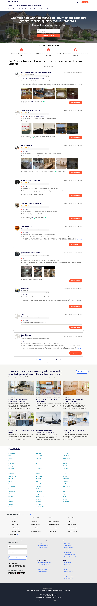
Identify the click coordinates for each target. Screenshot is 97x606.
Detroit (38, 463)
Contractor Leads (42, 569)
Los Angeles (11, 466)
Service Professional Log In (44, 562)
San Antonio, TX (72, 528)
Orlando (10, 496)
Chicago (10, 504)
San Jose (11, 478)
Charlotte (38, 489)
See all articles (82, 372)
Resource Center (68, 547)
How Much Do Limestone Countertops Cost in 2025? (45, 431)
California (44, 595)
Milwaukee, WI (16, 524)
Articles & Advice (36, 5)
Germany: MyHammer (40, 590)
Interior (10, 5)
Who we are (67, 564)
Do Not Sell (49, 595)
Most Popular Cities (12, 514)
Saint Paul (38, 471)
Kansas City (39, 473)
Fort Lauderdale (13, 489)
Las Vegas (38, 478)
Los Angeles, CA (54, 521)
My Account (67, 543)
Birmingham (11, 453)
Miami (10, 494)
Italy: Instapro (49, 590)
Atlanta (10, 501)
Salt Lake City (67, 486)
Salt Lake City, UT (54, 528)
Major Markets (14, 449)
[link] (48, 74)
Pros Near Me (67, 552)
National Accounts (42, 571)
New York (38, 484)
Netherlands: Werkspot (58, 590)
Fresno (10, 461)
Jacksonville (11, 491)
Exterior (16, 5)
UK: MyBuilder (67, 590)
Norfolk (65, 489)
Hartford (10, 484)
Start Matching (48, 35)
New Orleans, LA (54, 524)
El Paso (65, 476)
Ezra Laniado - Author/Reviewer (72, 428)
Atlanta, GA (15, 518)
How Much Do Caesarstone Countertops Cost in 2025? (17, 400)
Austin (64, 471)
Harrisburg (66, 455)
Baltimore (38, 458)
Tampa (10, 499)
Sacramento (12, 471)
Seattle (65, 496)
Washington (11, 486)
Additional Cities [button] (12, 534)
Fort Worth (66, 478)
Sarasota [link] (18, 9)
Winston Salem (40, 496)
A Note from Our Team (69, 554)
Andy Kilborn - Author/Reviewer (17, 428)
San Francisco (12, 476)
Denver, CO (15, 521)
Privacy (40, 595)
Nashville (65, 468)
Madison (65, 499)
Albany (37, 481)
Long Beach (11, 463)
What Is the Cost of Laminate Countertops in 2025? (73, 400)
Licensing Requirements (70, 556)
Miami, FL (70, 521)
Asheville (38, 486)
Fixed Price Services (43, 547)
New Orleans (39, 455)
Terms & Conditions (57, 597)
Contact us (67, 573)
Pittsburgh (66, 461)
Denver (10, 481)
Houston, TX (34, 521)
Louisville (38, 453)
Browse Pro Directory (43, 545)
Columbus (38, 504)
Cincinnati (38, 499)
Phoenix (10, 455)
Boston (38, 461)
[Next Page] (60, 360)
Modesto (11, 468)
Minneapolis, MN (35, 524)
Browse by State (25, 514)
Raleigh (38, 494)
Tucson (10, 458)
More (29, 5)
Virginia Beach (67, 494)
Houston (65, 481)
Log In (77, 2)
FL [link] (13, 9)
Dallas (64, 473)
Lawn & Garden (23, 5)
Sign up (18, 558)
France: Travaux (30, 590)
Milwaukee (66, 501)
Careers (66, 567)
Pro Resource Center (43, 567)
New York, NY (72, 524)
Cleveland (38, 501)
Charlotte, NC (35, 518)
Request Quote (75, 102)
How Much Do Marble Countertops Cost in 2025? (74, 431)
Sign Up (85, 2)
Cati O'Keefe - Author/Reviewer (44, 397)
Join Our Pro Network (43, 564)
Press (65, 569)
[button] (26, 93)
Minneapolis (39, 468)
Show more (79, 239)
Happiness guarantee (69, 576)
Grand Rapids (39, 466)
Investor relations (68, 571)
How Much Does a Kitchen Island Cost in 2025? (21, 431)
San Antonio (66, 484)
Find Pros (40, 543)
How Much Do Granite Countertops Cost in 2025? (47, 400)
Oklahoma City (40, 507)
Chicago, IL (52, 518)
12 (56, 359)
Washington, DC (72, 531)
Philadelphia (66, 458)
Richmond (66, 491)
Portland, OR (34, 528)
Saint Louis (39, 476)
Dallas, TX (71, 518)
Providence (66, 463)
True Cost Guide (68, 545)
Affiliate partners (68, 578)
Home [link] (9, 9)
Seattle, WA (52, 531)
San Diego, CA (16, 531)
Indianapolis (11, 507)
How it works (67, 562)
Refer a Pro (67, 550)
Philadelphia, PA (16, 528)
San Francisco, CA (36, 531)
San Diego (11, 473)
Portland (65, 453)
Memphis (65, 466)
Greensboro (39, 491)
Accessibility (55, 595)
